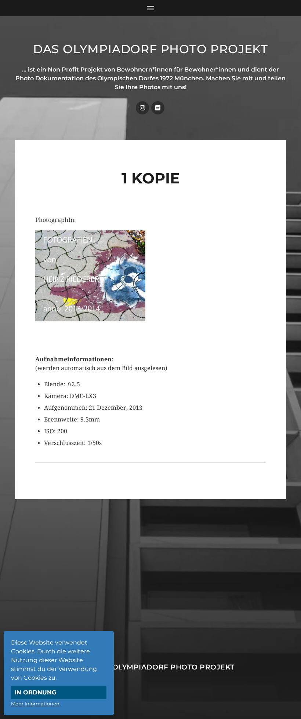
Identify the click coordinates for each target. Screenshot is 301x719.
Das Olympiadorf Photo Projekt (150, 49)
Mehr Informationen (35, 704)
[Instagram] (142, 107)
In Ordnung (35, 692)
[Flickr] (157, 107)
